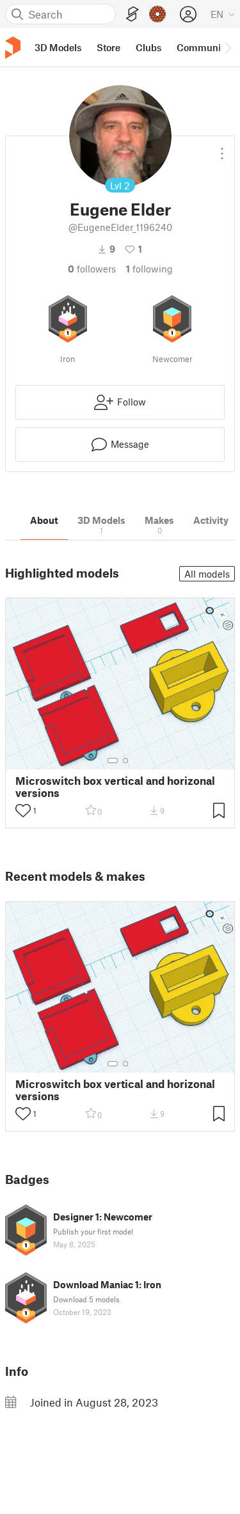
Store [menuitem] (108, 47)
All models (207, 574)
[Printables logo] (12, 47)
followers (92, 268)
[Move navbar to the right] (227, 47)
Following (149, 268)
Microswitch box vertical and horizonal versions (115, 787)
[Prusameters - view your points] (157, 14)
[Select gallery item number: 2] (125, 760)
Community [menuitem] (203, 47)
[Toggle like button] (23, 810)
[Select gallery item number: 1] (113, 760)
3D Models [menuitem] (58, 47)
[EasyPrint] (132, 14)
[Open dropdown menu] (222, 148)
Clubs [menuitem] (148, 47)
